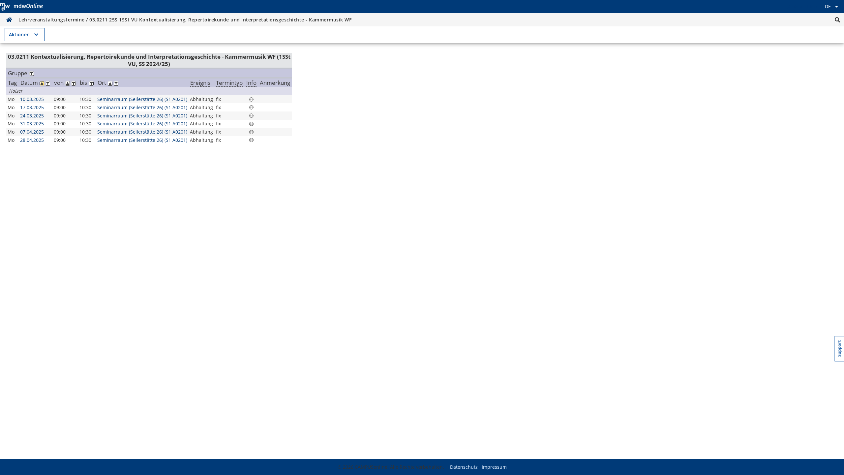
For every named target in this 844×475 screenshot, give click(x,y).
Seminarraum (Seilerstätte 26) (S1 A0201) (142, 99)
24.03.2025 (32, 115)
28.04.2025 (32, 140)
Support (839, 348)
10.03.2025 (32, 99)
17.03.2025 (32, 107)
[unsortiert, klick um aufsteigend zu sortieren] (68, 82)
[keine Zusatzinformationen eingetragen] (251, 99)
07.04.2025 (32, 132)
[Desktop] (21, 6)
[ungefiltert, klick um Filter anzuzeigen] (31, 73)
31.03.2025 (32, 123)
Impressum (494, 467)
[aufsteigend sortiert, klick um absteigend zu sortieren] (42, 82)
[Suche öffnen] (837, 19)
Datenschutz (464, 467)
